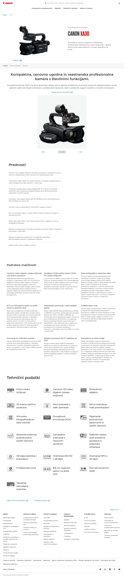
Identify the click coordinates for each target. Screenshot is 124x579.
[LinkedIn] (110, 569)
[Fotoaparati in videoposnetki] (53, 8)
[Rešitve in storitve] (93, 8)
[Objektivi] (61, 8)
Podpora (25, 65)
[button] (44, 152)
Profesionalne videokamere (78, 27)
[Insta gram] (105, 569)
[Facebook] (100, 569)
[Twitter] (114, 569)
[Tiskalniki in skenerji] (78, 8)
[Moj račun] (119, 3)
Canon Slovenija (9, 569)
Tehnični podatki (15, 65)
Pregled (5, 65)
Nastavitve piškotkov (10, 564)
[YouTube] (119, 569)
